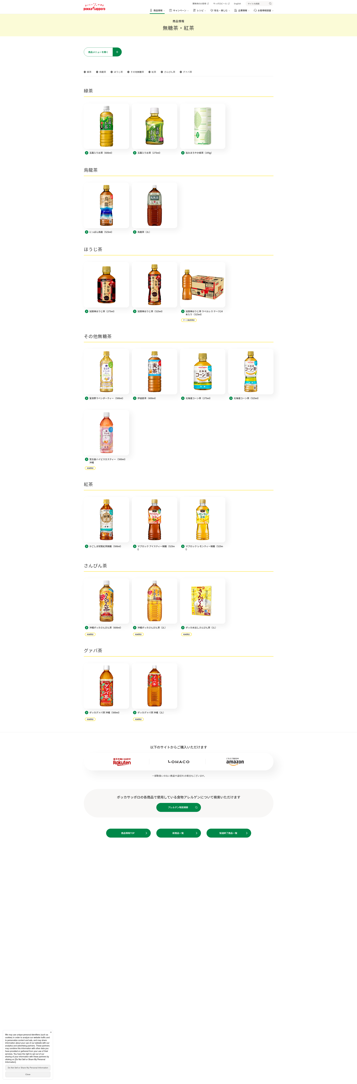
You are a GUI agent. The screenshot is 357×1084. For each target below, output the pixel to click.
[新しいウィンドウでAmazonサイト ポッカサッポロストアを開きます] (235, 761)
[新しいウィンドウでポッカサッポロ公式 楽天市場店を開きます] (122, 761)
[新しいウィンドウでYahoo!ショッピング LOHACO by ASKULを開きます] (178, 761)
